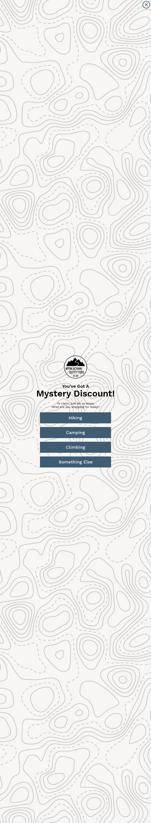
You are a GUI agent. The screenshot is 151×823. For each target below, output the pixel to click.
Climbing (75, 447)
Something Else (76, 462)
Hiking (75, 417)
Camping (75, 432)
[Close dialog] (146, 4)
